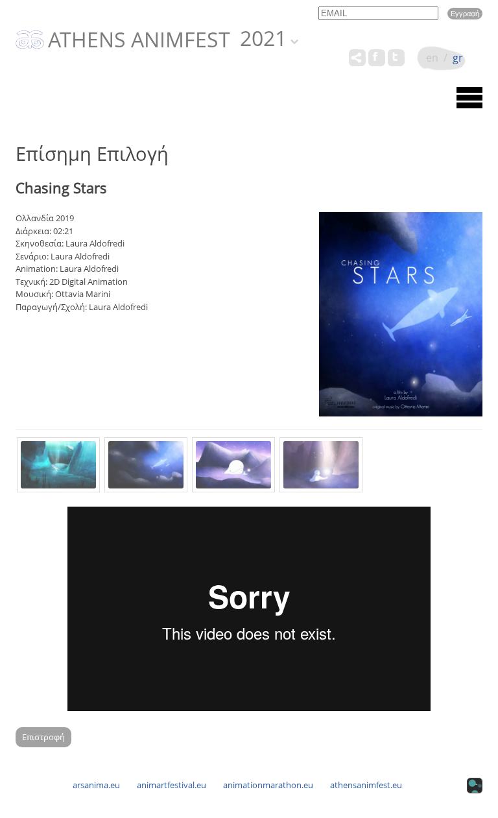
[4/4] (321, 464)
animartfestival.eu (171, 785)
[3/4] (233, 464)
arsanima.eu (96, 785)
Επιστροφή (43, 737)
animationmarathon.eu (268, 785)
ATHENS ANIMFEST (139, 40)
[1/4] (58, 464)
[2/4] (146, 464)
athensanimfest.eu (366, 785)
